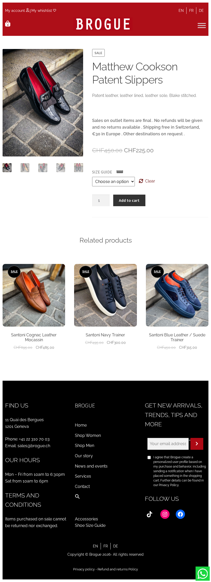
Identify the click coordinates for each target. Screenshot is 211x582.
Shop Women (88, 435)
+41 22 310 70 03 (34, 439)
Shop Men (84, 445)
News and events (91, 466)
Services (83, 476)
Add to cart (129, 200)
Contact (82, 486)
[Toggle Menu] (202, 25)
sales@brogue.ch (33, 445)
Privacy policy (84, 569)
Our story (84, 455)
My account (15, 11)
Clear (150, 181)
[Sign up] (196, 444)
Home (81, 425)
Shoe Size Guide (90, 525)
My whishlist (42, 11)
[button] (77, 497)
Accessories (86, 519)
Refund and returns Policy (118, 569)
